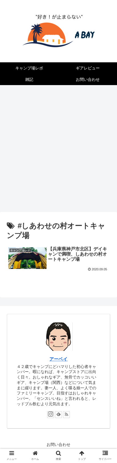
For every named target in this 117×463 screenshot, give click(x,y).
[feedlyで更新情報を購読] (58, 414)
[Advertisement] (58, 150)
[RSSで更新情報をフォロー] (66, 414)
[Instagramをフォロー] (50, 414)
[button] (105, 450)
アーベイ (58, 359)
